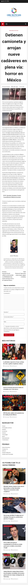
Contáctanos (5, 439)
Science (4, 433)
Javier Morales (7, 86)
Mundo (4, 429)
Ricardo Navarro (14, 365)
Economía (4, 431)
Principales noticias (13, 30)
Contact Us (5, 449)
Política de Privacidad (7, 454)
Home (3, 426)
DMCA (4, 450)
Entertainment (5, 438)
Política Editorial (6, 452)
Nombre (6, 312)
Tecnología (5, 434)
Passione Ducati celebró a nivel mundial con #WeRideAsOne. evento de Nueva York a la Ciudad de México (8, 276)
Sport (3, 436)
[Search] (26, 24)
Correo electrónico (9, 316)
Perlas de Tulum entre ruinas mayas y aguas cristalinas (20, 274)
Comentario (7, 293)
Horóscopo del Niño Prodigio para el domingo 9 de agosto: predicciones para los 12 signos (13, 517)
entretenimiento (8, 470)
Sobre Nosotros (6, 447)
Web (5, 321)
